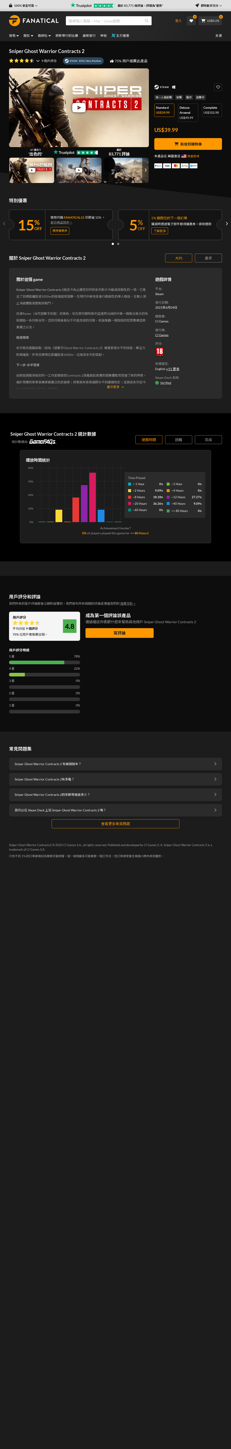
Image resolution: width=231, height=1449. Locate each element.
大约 (178, 258)
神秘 (103, 35)
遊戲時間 (149, 439)
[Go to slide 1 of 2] (113, 244)
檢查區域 (193, 156)
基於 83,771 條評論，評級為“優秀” (140, 5)
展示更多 (113, 387)
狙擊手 (200, 97)
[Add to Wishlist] (218, 87)
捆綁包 (43, 35)
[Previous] (4, 223)
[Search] (147, 20)
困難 (178, 439)
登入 (178, 21)
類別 (26, 35)
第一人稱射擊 (164, 97)
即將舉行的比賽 (66, 35)
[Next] (226, 223)
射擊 (179, 97)
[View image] (31, 170)
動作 (189, 97)
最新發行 (89, 35)
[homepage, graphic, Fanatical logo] (34, 20)
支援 (218, 35)
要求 (208, 258)
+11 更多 (173, 369)
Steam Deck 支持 (167, 378)
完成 (208, 439)
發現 (12, 35)
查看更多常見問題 (115, 824)
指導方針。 (128, 603)
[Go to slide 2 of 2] (118, 244)
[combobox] (116, 20)
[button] (23, 5)
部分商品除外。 (62, 222)
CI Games (162, 335)
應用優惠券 (60, 230)
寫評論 (119, 632)
